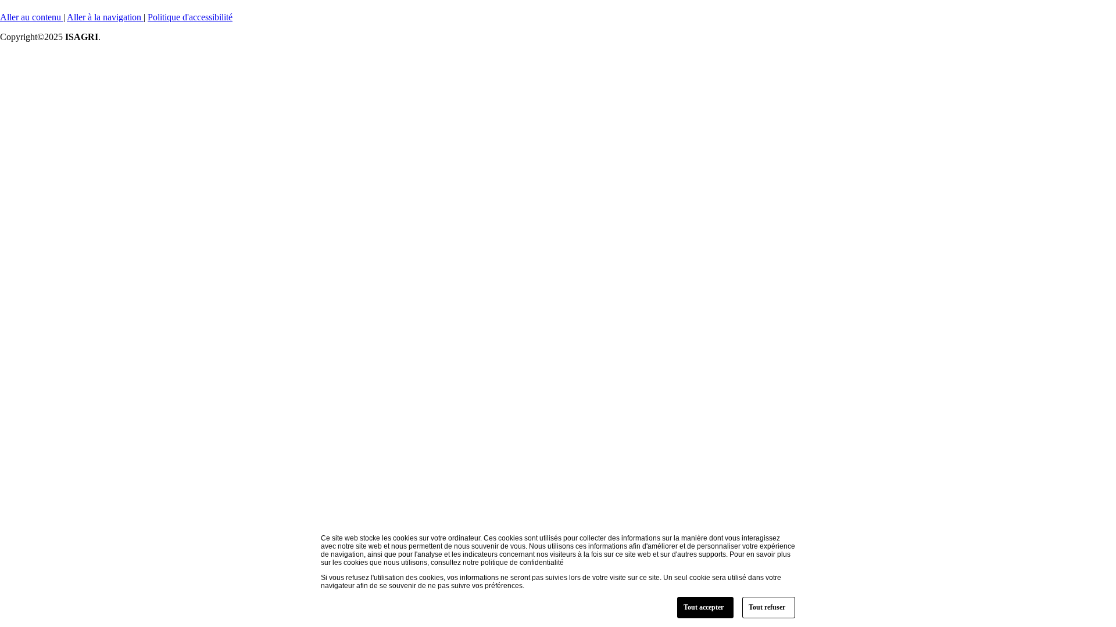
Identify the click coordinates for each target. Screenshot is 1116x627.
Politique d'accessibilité (190, 17)
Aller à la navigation (105, 17)
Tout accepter (704, 607)
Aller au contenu (31, 17)
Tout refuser (767, 607)
